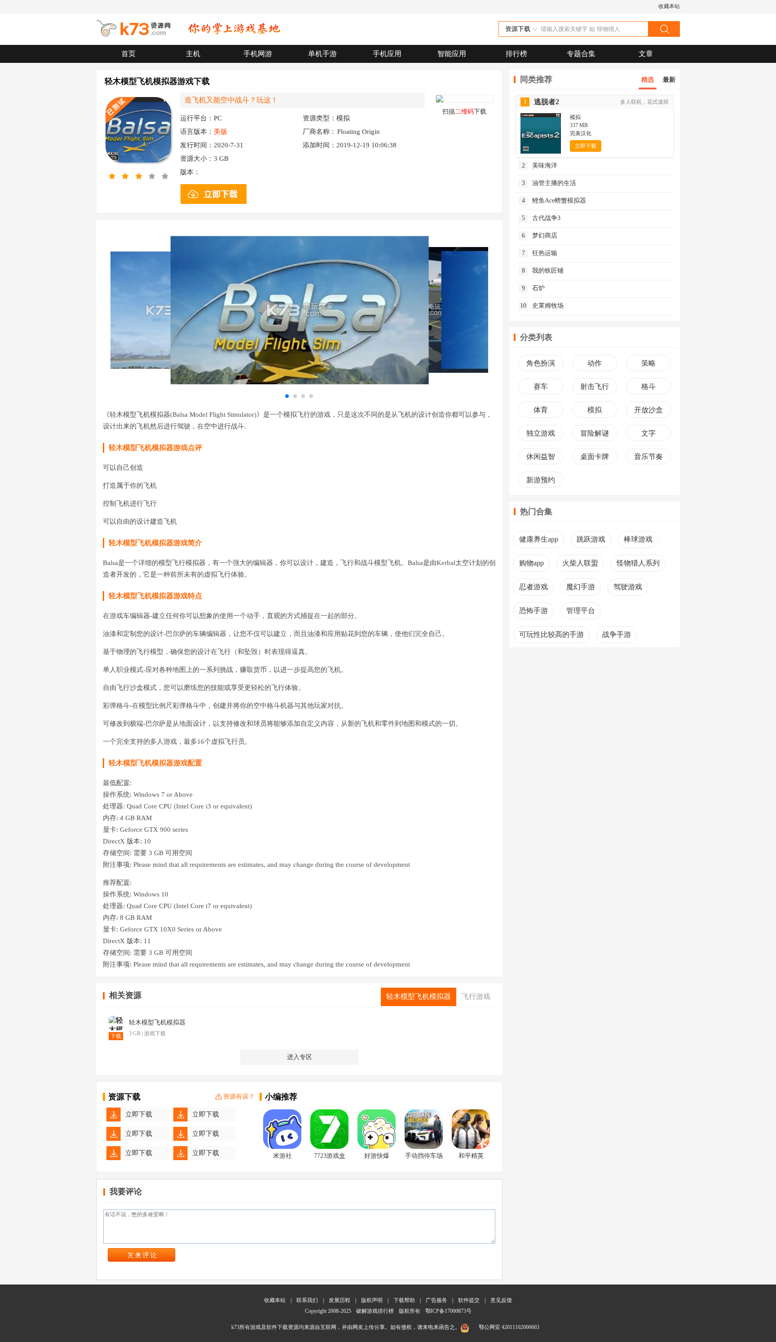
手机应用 (387, 53)
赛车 (541, 386)
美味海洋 (540, 165)
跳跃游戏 (591, 539)
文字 (648, 433)
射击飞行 (594, 386)
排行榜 (516, 53)
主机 (193, 53)
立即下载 (138, 1114)
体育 (541, 410)
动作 (594, 363)
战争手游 (616, 634)
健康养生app (538, 539)
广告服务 (436, 1300)
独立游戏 (540, 433)
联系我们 (307, 1300)
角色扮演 (540, 363)
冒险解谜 (594, 433)
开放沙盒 (648, 410)
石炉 (533, 288)
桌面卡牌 (594, 456)
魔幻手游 (580, 587)
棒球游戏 (638, 539)
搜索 (663, 29)
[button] (287, 396)
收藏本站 (669, 6)
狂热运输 (540, 253)
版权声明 (372, 1300)
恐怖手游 (533, 610)
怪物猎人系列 (638, 563)
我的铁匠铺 (543, 270)
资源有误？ (239, 1096)
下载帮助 (404, 1300)
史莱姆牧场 (542, 305)
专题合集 (581, 53)
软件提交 (469, 1300)
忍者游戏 (533, 587)
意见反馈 (501, 1300)
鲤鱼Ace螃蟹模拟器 (554, 200)
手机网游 (257, 53)
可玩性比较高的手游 (551, 634)
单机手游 (322, 53)
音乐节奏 (648, 456)
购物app (531, 563)
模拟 (594, 410)
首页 (128, 53)
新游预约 (540, 480)
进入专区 (299, 1057)
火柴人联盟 (580, 563)
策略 (648, 363)
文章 (646, 53)
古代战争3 (541, 218)
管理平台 (580, 610)
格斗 (648, 386)
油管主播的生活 (549, 183)
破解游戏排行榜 (375, 1311)
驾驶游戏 (627, 587)
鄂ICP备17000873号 (448, 1311)
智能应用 (451, 53)
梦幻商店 (540, 235)
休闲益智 (540, 456)
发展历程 (339, 1300)
